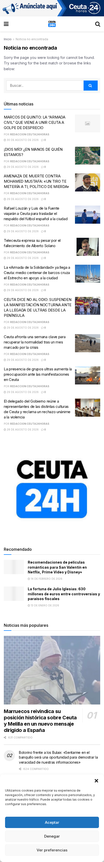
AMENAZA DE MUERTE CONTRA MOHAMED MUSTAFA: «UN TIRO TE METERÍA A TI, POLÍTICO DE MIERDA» (36, 181)
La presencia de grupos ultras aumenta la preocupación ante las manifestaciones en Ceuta (38, 374)
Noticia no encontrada (32, 39)
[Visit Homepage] (52, 24)
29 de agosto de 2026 (22, 166)
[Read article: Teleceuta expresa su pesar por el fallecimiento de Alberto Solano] (87, 247)
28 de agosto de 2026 (22, 429)
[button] (96, 780)
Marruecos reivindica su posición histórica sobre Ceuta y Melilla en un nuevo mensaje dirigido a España (40, 720)
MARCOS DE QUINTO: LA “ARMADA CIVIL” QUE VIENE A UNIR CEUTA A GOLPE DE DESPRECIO (34, 122)
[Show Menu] (6, 23)
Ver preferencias (52, 850)
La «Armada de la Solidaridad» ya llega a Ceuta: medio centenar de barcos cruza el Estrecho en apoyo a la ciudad (37, 272)
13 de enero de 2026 (44, 605)
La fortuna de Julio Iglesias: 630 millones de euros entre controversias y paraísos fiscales (64, 594)
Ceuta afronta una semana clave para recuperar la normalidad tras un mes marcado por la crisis (35, 342)
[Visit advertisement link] (52, 8)
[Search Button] (97, 23)
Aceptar (52, 822)
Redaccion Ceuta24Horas (29, 134)
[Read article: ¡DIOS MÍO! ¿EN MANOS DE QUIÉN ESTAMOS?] (87, 156)
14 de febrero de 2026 (46, 578)
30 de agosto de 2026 (22, 139)
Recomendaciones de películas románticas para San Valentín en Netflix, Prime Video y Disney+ (57, 567)
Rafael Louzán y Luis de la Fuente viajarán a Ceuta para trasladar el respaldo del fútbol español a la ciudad (35, 213)
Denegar (52, 836)
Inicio (8, 39)
